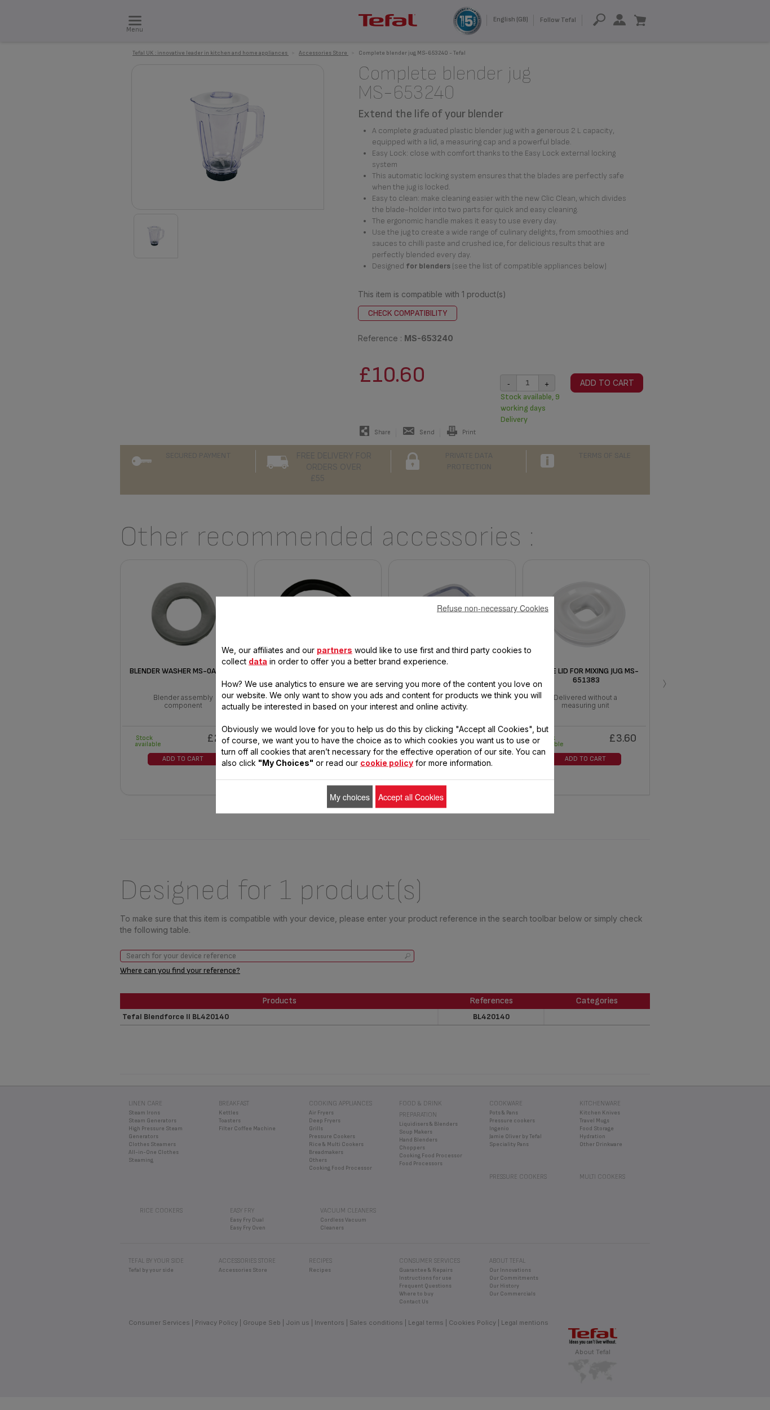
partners (334, 650)
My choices (350, 797)
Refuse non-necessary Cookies (492, 608)
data (258, 661)
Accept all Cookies (411, 797)
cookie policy (386, 763)
